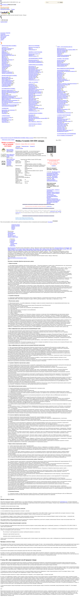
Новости (13, 226)
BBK (68, 248)
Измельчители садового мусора (35, 89)
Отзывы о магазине (15, 225)
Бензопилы (59, 72)
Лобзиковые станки (61, 120)
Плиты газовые (5, 79)
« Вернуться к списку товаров (8, 139)
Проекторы (59, 53)
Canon (43, 250)
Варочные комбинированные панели (10, 91)
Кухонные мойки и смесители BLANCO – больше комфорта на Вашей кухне (53, 193)
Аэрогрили (4, 47)
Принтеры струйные (61, 51)
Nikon (46, 250)
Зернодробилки (32, 88)
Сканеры (59, 54)
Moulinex (20, 250)
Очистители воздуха (33, 73)
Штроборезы (59, 110)
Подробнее (50, 221)
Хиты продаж (3, 36)
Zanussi (60, 248)
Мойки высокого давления (34, 95)
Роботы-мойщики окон (62, 64)
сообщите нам (49, 206)
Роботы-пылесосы (61, 66)
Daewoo (54, 248)
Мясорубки (4, 60)
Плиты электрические (6, 81)
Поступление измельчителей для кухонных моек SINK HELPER (53, 202)
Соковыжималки (5, 66)
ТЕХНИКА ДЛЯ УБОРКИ (63, 58)
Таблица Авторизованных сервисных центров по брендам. (53, 199)
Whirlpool (10, 250)
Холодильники (5, 86)
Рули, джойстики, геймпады (35, 121)
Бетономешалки (60, 73)
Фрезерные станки (61, 129)
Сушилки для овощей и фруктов (35, 108)
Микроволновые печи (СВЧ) (8, 55)
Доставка (2, 38)
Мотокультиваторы (33, 98)
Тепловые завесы (32, 76)
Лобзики (59, 89)
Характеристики (25, 146)
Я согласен (55, 221)
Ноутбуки (31, 120)
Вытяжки (4, 93)
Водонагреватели (32, 67)
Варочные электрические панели (9, 92)
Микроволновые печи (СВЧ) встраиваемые (11, 98)
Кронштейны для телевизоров (8, 110)
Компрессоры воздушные (62, 84)
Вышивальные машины (34, 53)
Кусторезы (31, 94)
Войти (13, 9)
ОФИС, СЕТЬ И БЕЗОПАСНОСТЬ (64, 46)
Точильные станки (61, 127)
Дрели (58, 82)
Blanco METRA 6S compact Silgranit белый (10, 155)
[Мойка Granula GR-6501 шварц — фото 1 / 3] (51, 152)
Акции (1, 39)
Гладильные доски (6, 49)
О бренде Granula (19, 148)
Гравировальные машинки (62, 80)
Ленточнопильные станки (62, 119)
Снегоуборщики (32, 107)
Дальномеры (59, 81)
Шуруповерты (60, 111)
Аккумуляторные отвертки (63, 70)
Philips (9, 248)
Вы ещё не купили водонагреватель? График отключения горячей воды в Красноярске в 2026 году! (53, 173)
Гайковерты (59, 78)
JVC (18, 248)
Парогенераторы (5, 64)
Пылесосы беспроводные (62, 63)
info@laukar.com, (63, 501)
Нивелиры (59, 90)
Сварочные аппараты (61, 100)
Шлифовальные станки (62, 131)
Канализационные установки (35, 91)
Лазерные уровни (61, 86)
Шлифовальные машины (62, 109)
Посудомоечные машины (7, 82)
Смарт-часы (31, 125)
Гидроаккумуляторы (61, 79)
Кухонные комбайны (6, 54)
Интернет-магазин (12, 247)
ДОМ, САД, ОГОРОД (33, 82)
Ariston (30, 248)
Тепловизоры (60, 105)
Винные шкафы (5, 77)
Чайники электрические (7, 73)
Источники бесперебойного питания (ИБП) (38, 118)
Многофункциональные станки (64, 121)
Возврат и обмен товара (13, 236)
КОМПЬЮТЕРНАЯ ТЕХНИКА (35, 113)
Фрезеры (59, 108)
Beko (51, 248)
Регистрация (10, 232)
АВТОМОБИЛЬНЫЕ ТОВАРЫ (35, 58)
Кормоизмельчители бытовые (35, 92)
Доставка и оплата (12, 235)
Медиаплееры (5, 111)
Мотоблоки (31, 96)
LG (15, 248)
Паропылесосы (60, 61)
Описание (18, 146)
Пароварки (4, 63)
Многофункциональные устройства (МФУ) (66, 49)
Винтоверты (59, 75)
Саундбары (4, 120)
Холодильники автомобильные (35, 62)
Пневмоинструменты (61, 97)
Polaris (13, 250)
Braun (32, 250)
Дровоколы (59, 117)
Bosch (20, 248)
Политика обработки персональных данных (17, 257)
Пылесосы (59, 62)
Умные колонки (5, 122)
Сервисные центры (15, 224)
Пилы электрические (61, 94)
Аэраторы (31, 83)
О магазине (2, 34)
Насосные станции (33, 100)
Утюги (3, 69)
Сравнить (54, 165)
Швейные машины (33, 55)
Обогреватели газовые (33, 70)
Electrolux (37, 248)
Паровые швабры (60, 60)
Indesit (57, 248)
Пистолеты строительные (62, 95)
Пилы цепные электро (62, 93)
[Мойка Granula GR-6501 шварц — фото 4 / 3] (51, 155)
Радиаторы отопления (33, 74)
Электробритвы (32, 49)
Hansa (27, 248)
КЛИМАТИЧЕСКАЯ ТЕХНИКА (36, 64)
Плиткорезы (59, 122)
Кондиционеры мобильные (34, 69)
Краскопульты (60, 85)
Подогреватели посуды (7, 101)
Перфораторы (60, 92)
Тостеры (3, 68)
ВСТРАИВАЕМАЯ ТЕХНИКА (8, 88)
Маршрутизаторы (61, 48)
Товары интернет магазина (6, 137)
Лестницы (59, 88)
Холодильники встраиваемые (8, 105)
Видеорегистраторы (33, 60)
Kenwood (39, 250)
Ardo (70, 248)
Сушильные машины (6, 85)
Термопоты (4, 67)
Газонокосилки (32, 86)
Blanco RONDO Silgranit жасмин (10, 150)
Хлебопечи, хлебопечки (7, 72)
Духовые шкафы (5, 94)
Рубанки (59, 99)
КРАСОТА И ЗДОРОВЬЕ (34, 45)
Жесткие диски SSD (33, 117)
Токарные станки (60, 126)
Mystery (35, 250)
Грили (3, 50)
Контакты (12, 241)
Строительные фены (61, 102)
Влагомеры (59, 76)
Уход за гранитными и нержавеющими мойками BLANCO (52, 196)
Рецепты (13, 228)
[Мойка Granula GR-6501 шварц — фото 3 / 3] (48, 155)
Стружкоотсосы (60, 103)
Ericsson (64, 248)
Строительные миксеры (62, 101)
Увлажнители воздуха (33, 79)
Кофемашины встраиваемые (8, 97)
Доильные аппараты (33, 87)
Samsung (13, 248)
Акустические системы (7, 117)
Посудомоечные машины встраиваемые (10, 102)
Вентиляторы (31, 66)
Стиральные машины (6, 83)
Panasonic (67, 247)
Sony (71, 247)
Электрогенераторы (33, 110)
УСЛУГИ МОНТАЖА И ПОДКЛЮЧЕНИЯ (66, 133)
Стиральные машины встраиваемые (9, 104)
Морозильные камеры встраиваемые (9, 100)
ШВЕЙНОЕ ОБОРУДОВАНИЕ (35, 52)
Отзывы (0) (32, 146)
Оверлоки (31, 54)
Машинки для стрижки (33, 47)
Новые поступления (4, 35)
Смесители (4, 103)
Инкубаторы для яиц (33, 90)
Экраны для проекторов (62, 56)
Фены (30, 48)
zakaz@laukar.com (4, 4)
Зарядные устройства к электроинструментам (67, 83)
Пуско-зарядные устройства (34, 61)
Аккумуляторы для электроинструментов (66, 71)
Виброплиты (60, 74)
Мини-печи (4, 57)
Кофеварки (4, 51)
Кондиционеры (32, 68)
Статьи (12, 229)
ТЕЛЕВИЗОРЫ (5, 108)
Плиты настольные (6, 65)
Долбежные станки (61, 116)
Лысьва (24, 250)
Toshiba (44, 248)
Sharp (41, 248)
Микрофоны (4, 118)
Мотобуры (31, 97)
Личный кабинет (11, 233)
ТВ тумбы (4, 112)
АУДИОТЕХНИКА (6, 115)
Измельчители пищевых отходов (9, 95)
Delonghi (28, 250)
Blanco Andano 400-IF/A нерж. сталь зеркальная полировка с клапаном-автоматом (11, 162)
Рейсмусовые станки (61, 124)
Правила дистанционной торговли (13, 243)
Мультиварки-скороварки (7, 59)
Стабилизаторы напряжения (63, 55)
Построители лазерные (62, 98)
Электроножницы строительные (64, 112)
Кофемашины (5, 53)
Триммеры (31, 109)
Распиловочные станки (62, 123)
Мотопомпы (31, 99)
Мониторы (31, 119)
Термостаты (31, 78)
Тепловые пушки (32, 77)
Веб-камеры (31, 114)
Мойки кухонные (5, 99)
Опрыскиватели (32, 104)
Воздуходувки (32, 85)
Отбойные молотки (61, 91)
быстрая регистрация (5, 9)
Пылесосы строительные (34, 105)
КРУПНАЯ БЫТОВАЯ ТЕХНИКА (9, 75)
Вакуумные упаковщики (7, 48)
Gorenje (47, 248)
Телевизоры (4, 113)
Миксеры (4, 56)
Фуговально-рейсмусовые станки (64, 130)
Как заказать (3, 37)
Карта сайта (12, 245)
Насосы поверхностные (34, 101)
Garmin (49, 250)
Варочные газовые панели (7, 90)
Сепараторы (31, 106)
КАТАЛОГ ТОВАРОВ (5, 32)
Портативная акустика (6, 119)
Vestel (17, 250)
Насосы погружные (33, 102)
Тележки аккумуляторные (62, 104)
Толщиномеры (60, 107)
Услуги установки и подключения (64, 135)
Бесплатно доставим (4, 7)
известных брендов (59, 247)
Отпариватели (5, 61)
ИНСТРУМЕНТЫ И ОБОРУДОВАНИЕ (65, 68)
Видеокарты (31, 116)
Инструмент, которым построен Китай (52, 177)
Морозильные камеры (6, 78)
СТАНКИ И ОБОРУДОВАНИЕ (64, 115)
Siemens (24, 248)
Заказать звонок (3, 21)
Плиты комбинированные (7, 80)
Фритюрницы (5, 70)
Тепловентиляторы (33, 75)
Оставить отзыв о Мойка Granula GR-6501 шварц (24, 217)
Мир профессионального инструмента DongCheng (52, 179)
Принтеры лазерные (61, 50)
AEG (33, 248)
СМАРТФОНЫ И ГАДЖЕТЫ (35, 123)
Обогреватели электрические (35, 72)
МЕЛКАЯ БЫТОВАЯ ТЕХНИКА (9, 45)
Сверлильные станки (61, 125)
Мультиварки (4, 58)
